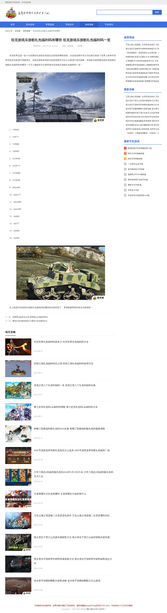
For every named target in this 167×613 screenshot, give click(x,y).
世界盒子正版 (133, 190)
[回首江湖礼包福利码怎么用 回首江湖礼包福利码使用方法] (18, 368)
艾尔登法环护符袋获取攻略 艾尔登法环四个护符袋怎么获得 (143, 77)
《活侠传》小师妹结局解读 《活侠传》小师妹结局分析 (143, 133)
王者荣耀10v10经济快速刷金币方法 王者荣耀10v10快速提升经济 (143, 61)
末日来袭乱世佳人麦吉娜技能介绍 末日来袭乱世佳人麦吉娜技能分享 (143, 125)
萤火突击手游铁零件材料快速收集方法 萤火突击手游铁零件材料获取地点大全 (73, 561)
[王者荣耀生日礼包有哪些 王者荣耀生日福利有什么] (18, 498)
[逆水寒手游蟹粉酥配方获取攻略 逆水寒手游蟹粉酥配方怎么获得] (18, 585)
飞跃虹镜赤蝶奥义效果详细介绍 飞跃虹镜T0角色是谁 (143, 69)
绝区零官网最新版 (135, 159)
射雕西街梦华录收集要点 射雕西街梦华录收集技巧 (143, 65)
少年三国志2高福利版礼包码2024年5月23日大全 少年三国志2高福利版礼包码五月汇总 (73, 474)
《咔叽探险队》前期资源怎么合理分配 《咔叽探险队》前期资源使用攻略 (143, 53)
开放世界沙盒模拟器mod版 (138, 195)
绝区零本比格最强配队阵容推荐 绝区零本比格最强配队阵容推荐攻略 (143, 121)
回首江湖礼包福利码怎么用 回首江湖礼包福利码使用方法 (63, 363)
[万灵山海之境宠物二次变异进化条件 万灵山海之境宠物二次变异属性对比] (18, 520)
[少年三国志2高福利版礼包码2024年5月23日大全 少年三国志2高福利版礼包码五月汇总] (18, 477)
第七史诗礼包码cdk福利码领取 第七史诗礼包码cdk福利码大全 (66, 407)
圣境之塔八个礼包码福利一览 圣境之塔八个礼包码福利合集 (65, 385)
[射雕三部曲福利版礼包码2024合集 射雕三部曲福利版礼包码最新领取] (18, 433)
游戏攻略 (89, 24)
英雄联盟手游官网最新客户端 (140, 148)
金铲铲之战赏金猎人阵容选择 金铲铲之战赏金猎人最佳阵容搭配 (143, 129)
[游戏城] (37, 13)
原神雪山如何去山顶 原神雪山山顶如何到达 (30, 317)
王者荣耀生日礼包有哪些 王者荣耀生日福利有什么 (60, 494)
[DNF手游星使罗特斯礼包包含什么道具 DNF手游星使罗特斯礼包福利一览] (18, 455)
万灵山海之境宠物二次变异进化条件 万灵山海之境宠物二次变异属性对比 (72, 515)
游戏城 (17, 31)
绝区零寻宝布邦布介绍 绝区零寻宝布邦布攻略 (143, 117)
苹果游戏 (50, 24)
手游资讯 (109, 24)
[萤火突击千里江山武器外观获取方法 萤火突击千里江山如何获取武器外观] (18, 542)
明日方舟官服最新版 (136, 153)
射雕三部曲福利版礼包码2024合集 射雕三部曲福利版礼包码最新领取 (69, 428)
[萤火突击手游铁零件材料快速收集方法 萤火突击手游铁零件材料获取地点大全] (18, 564)
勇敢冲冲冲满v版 (135, 185)
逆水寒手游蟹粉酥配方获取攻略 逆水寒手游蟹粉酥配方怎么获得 (67, 580)
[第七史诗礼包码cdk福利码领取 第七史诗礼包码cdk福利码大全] (18, 412)
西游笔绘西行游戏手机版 (138, 180)
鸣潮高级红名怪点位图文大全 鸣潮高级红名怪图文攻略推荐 (143, 57)
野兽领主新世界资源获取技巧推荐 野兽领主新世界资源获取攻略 (143, 73)
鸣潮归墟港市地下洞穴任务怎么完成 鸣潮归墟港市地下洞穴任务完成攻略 (143, 113)
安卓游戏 (30, 24)
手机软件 (69, 24)
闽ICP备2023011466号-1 (96, 609)
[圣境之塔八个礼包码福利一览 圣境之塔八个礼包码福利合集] (18, 390)
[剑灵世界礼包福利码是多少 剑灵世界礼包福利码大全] (18, 346)
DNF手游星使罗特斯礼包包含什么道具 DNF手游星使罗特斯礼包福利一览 (72, 450)
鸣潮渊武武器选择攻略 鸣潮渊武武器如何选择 (143, 81)
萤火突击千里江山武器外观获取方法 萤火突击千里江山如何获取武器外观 (72, 537)
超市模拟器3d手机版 (136, 169)
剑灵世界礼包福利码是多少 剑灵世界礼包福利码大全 (61, 342)
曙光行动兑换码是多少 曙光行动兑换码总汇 (30, 321)
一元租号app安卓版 (135, 164)
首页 (12, 24)
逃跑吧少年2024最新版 (137, 174)
